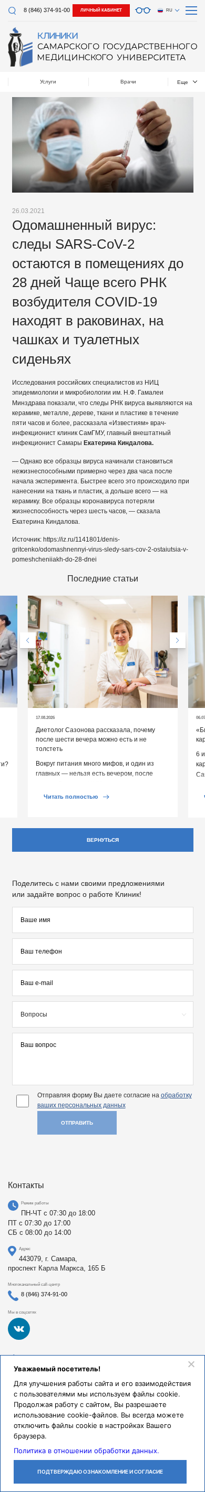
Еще (182, 82)
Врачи (128, 81)
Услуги (48, 81)
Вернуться (103, 840)
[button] (28, 640)
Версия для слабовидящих (143, 10)
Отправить (77, 1123)
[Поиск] (12, 11)
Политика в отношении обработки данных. (86, 1450)
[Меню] (191, 10)
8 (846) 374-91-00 (47, 10)
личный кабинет (101, 10)
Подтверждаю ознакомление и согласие (100, 1471)
